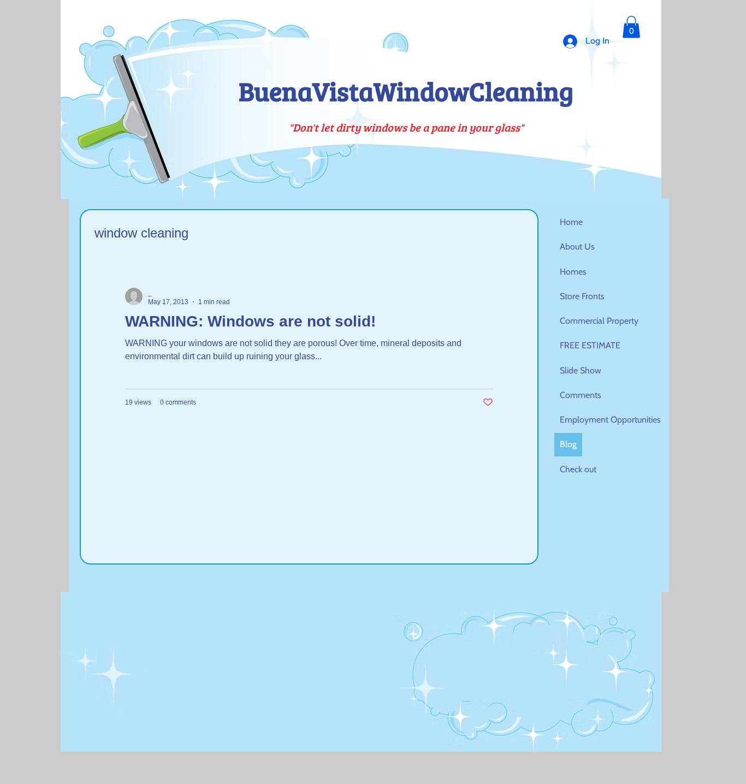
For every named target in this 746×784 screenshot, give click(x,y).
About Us (577, 246)
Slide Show (580, 370)
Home (571, 222)
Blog (568, 444)
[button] (631, 27)
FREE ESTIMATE (590, 345)
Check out (578, 469)
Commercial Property (599, 321)
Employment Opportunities (610, 419)
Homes (573, 271)
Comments (580, 395)
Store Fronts (582, 296)
